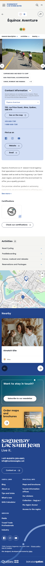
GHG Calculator (8, 502)
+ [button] (42, 273)
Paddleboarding (9, 254)
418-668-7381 (10, 121)
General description (9, 36)
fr (41, 5)
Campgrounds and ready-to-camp (15, 73)
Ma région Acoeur (30, 505)
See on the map (16, 115)
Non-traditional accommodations (16, 77)
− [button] (42, 276)
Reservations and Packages (14, 264)
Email (11, 153)
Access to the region (31, 509)
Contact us (11, 470)
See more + (6, 194)
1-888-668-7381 (11, 124)
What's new (7, 498)
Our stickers (27, 496)
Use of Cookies (7, 548)
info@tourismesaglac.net (13, 461)
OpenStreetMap (34, 307)
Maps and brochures (31, 485)
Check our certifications (16, 225)
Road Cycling (8, 248)
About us (6, 489)
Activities (24, 36)
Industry (5, 530)
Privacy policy (36, 546)
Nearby (34, 36)
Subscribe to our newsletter (20, 398)
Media (4, 518)
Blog (4, 485)
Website (12, 146)
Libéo (30, 551)
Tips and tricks (8, 493)
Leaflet (26, 307)
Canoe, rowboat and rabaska (14, 81)
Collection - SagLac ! (31, 500)
